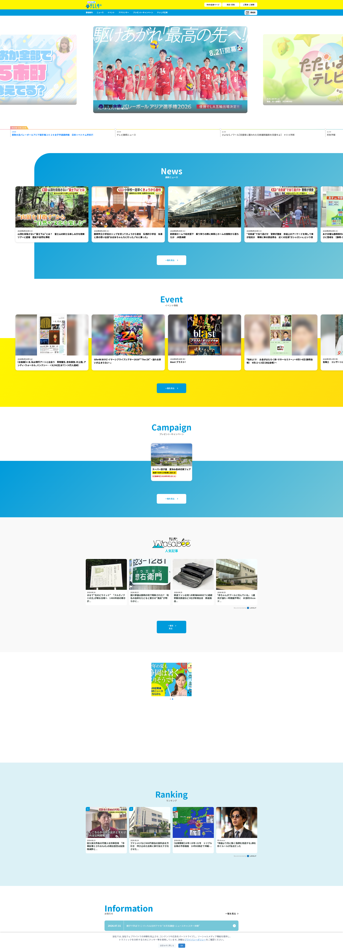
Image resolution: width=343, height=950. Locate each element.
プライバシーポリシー (195, 939)
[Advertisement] (142, 728)
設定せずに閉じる (167, 946)
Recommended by (240, 608)
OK (181, 946)
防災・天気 (231, 4)
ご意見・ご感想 (248, 4)
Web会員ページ (213, 4)
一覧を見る (230, 913)
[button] (170, 699)
